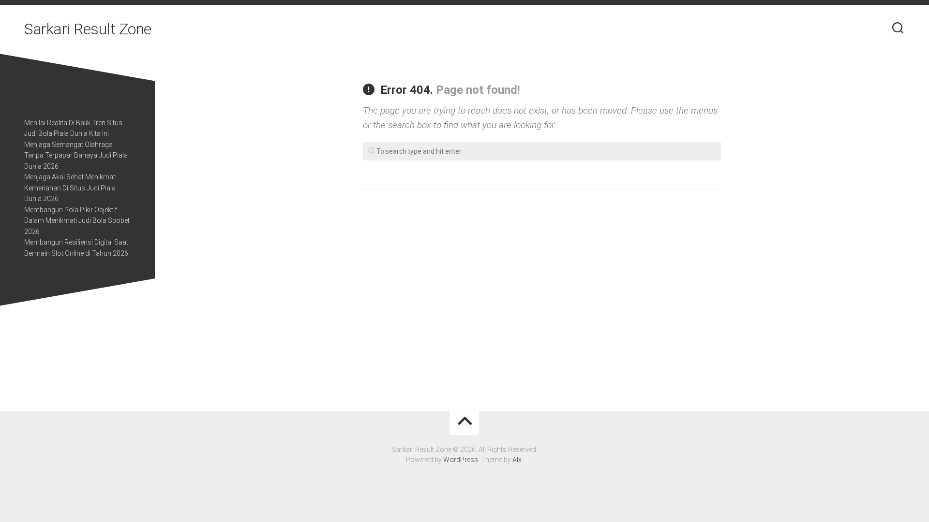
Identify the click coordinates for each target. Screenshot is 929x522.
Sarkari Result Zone (87, 29)
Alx (517, 460)
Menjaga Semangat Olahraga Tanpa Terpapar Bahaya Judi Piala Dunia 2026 (76, 155)
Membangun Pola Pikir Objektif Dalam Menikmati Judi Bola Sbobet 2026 (77, 220)
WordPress (460, 460)
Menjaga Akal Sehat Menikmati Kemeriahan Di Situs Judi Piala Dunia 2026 (70, 188)
